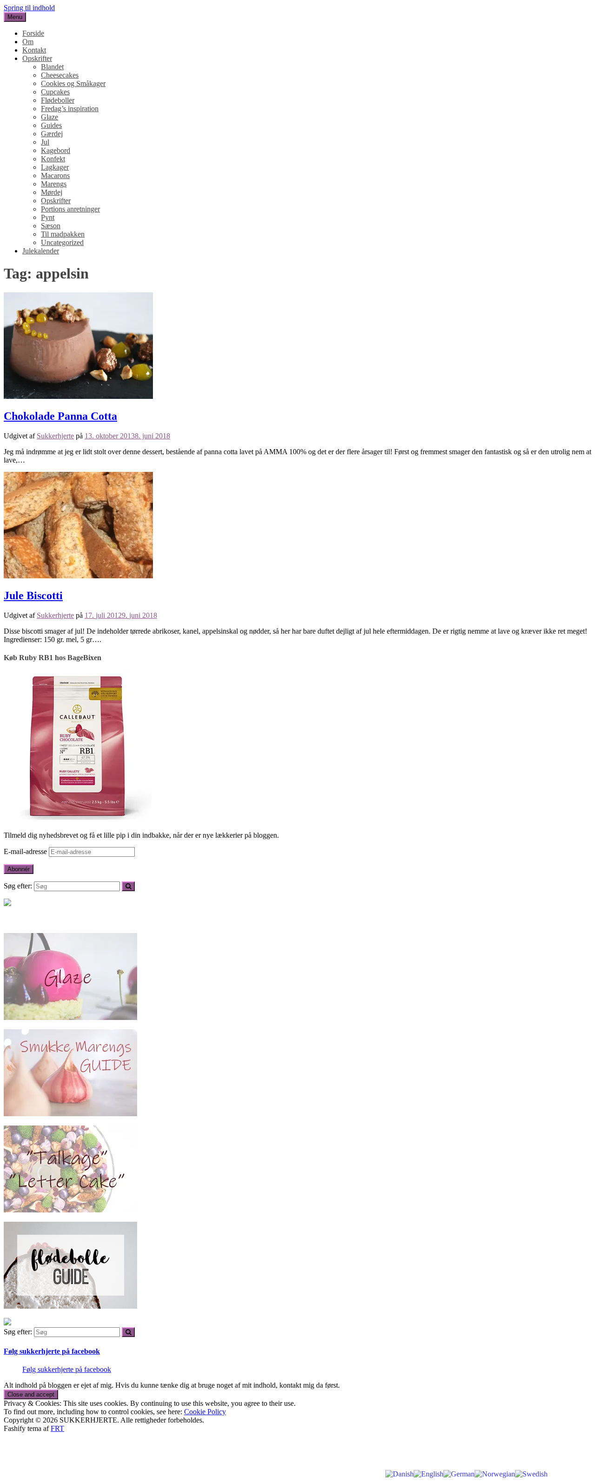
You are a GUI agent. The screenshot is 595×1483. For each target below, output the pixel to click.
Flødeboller (57, 100)
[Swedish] (531, 1473)
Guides (51, 125)
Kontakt (34, 50)
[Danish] (399, 1473)
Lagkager (55, 167)
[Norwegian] (495, 1473)
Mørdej (51, 192)
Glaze (49, 117)
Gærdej (52, 134)
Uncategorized (62, 242)
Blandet (52, 67)
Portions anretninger (70, 209)
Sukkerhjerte (55, 436)
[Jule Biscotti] (78, 576)
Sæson (50, 226)
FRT (57, 1428)
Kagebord (55, 150)
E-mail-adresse (26, 851)
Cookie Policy (205, 1412)
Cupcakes (55, 92)
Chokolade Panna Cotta (60, 416)
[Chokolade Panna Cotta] (78, 396)
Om (27, 42)
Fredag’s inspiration (70, 109)
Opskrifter (37, 58)
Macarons (55, 175)
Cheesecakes (60, 75)
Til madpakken (63, 234)
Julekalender (40, 251)
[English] (428, 1473)
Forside (33, 33)
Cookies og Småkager (73, 83)
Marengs (53, 184)
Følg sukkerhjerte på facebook (52, 1351)
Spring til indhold (29, 8)
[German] (459, 1473)
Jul (45, 142)
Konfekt (53, 159)
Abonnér (18, 869)
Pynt (47, 217)
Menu (14, 16)
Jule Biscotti (33, 595)
